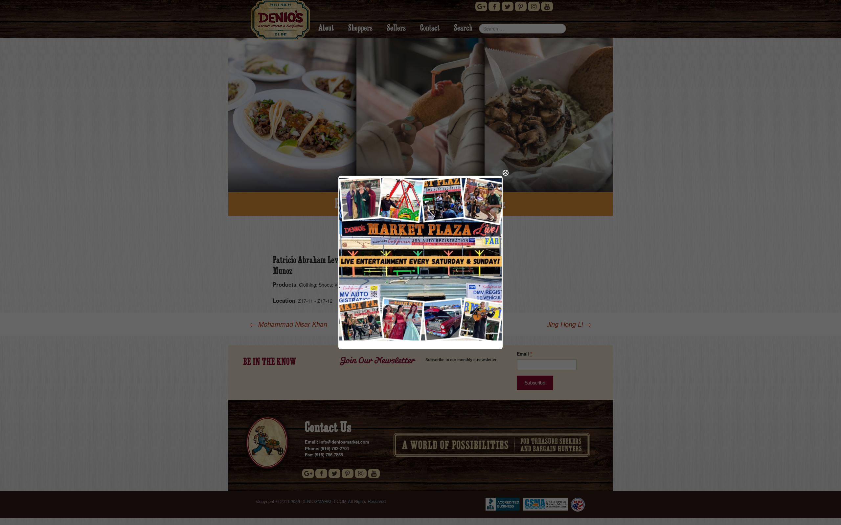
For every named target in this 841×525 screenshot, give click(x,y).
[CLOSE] (505, 172)
